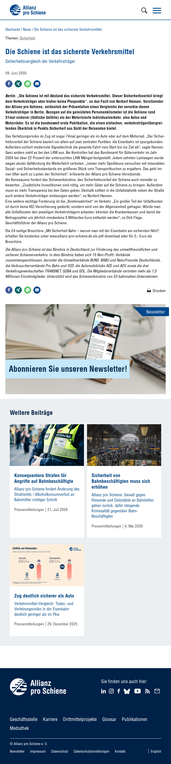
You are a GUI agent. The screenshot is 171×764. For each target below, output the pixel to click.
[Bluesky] (127, 694)
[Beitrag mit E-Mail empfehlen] (37, 83)
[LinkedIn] (104, 691)
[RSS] (148, 691)
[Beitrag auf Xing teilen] (18, 83)
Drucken (159, 290)
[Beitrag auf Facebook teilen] (8, 83)
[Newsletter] (157, 691)
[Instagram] (111, 692)
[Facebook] (119, 691)
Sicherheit (27, 38)
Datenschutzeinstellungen (91, 751)
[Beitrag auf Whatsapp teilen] (27, 83)
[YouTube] (138, 691)
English (156, 751)
